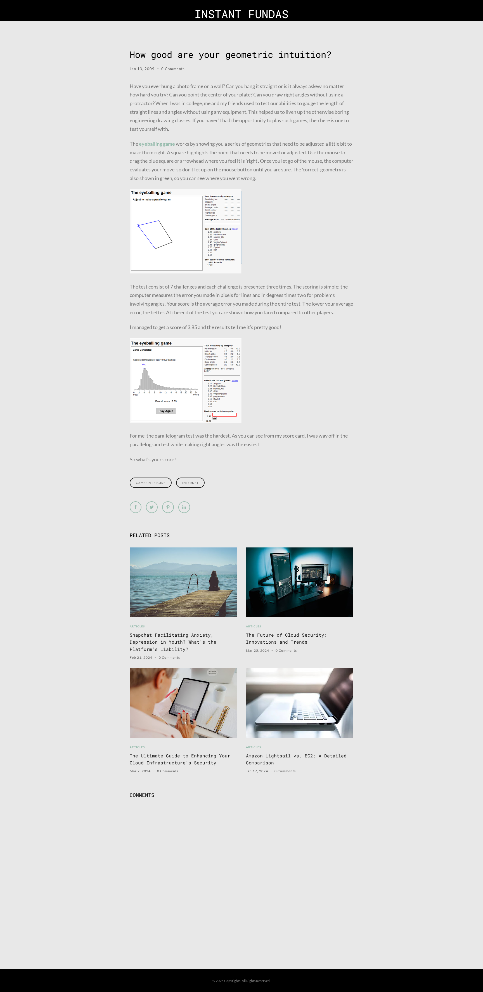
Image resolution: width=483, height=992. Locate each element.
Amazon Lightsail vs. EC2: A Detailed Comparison (296, 759)
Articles (137, 626)
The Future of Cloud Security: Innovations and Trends (286, 638)
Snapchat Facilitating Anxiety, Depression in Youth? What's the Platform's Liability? (173, 642)
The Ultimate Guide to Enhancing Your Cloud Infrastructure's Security (180, 759)
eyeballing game (157, 144)
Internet (190, 483)
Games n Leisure (150, 483)
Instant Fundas (241, 13)
